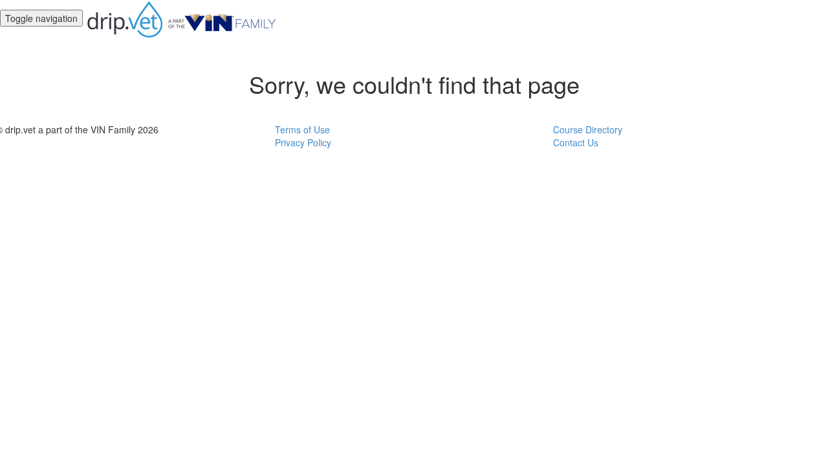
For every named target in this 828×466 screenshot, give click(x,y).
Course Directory (587, 129)
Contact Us (575, 142)
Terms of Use (302, 129)
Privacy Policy (303, 142)
